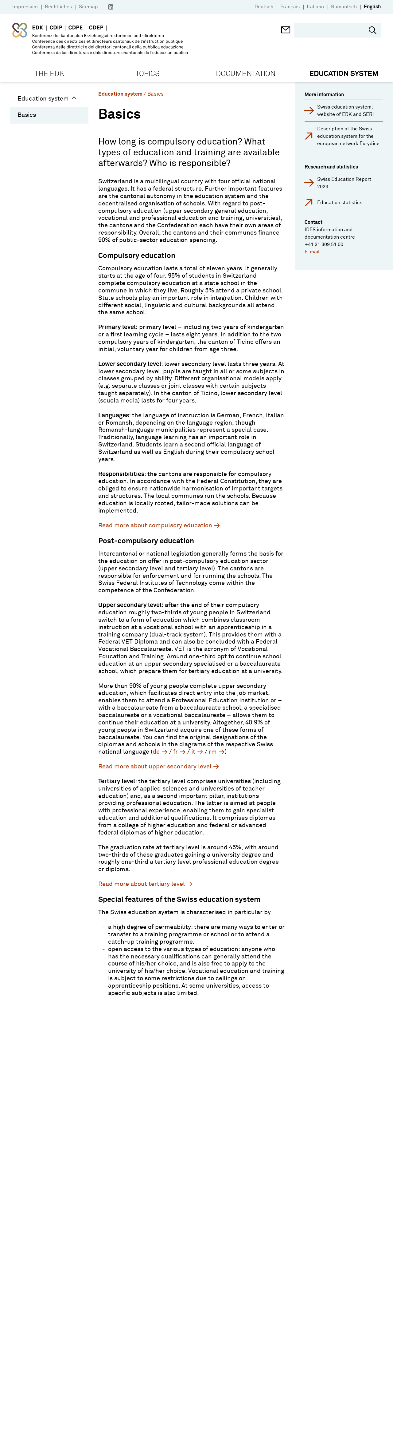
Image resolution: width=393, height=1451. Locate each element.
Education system (43, 99)
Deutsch (264, 6)
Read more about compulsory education (155, 525)
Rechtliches (58, 6)
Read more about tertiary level (141, 884)
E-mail (312, 251)
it (193, 752)
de (156, 752)
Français (290, 6)
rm (213, 752)
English (372, 6)
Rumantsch (344, 6)
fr (175, 752)
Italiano (315, 6)
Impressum (25, 6)
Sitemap (88, 6)
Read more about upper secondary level (155, 766)
